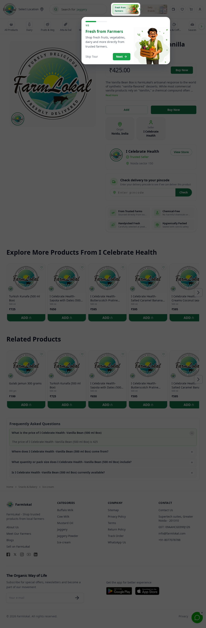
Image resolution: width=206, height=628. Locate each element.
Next (119, 56)
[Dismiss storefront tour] (103, 314)
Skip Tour (91, 56)
